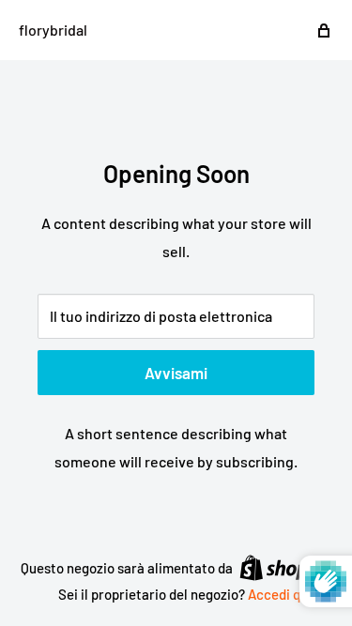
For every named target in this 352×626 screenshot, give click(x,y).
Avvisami (176, 372)
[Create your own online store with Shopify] (285, 567)
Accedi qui (280, 594)
